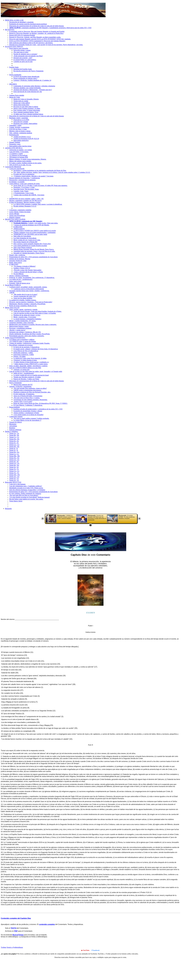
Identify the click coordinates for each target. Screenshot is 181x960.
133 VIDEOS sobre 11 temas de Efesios (22, 341)
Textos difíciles (14, 214)
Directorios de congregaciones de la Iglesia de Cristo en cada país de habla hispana (36, 26)
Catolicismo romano (16, 416)
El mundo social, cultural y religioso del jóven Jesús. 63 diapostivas (35, 349)
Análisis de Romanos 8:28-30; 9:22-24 (26, 138)
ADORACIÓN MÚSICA (13, 148)
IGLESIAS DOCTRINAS (14, 46)
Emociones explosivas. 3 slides (23, 354)
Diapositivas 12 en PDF (21, 120)
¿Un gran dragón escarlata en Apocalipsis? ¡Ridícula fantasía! (29, 497)
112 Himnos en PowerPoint (18, 155)
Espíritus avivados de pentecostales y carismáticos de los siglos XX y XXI (37, 409)
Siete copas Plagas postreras (22, 247)
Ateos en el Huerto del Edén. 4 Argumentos (27, 396)
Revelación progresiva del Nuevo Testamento (28, 71)
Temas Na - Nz (14, 458)
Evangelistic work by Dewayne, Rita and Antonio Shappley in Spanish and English (36, 31)
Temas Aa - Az (14, 433)
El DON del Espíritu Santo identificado (26, 76)
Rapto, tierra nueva (15, 262)
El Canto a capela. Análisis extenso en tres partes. (25, 163)
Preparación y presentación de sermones (22, 180)
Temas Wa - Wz (14, 475)
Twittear (3, 947)
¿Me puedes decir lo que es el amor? (25, 294)
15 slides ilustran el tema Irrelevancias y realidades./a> (31, 362)
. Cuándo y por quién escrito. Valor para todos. (35, 223)
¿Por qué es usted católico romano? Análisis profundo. (31, 418)
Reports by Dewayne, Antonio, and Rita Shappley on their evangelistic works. (35, 37)
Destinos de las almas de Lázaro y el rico (26, 315)
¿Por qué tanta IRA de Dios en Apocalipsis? (23, 495)
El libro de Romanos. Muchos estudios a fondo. (25, 202)
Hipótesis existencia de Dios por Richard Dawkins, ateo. (32, 392)
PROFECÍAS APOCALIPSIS (15, 219)
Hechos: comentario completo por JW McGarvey (25, 200)
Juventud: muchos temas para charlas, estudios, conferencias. (29, 291)
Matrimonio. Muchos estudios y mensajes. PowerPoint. (27, 304)
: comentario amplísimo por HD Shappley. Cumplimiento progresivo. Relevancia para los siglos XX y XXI (50, 28)
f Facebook (95, 950)
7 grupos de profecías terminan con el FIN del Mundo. (31, 225)
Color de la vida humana (17, 484)
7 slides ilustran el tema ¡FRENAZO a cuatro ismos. (30, 364)
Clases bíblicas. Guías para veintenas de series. (24, 183)
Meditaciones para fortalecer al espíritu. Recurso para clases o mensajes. (33, 324)
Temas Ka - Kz (14, 452)
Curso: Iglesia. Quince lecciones (19, 212)
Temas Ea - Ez (14, 441)
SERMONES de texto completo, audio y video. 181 (26, 199)
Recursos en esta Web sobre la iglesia (25, 106)
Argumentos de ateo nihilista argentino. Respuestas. (30, 399)
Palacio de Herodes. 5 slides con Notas (26, 379)
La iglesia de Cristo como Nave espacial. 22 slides (30, 358)
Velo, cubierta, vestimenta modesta (20, 133)
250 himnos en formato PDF (18, 157)
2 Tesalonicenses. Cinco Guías (23, 193)
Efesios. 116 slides (19, 356)
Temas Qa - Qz (14, 463)
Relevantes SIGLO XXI (13, 482)
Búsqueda (8, 508)
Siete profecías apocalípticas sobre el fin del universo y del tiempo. (31, 43)
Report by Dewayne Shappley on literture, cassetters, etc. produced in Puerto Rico (36, 33)
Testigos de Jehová (15, 422)
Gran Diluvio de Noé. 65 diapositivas (25, 351)
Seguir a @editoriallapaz (15, 947)
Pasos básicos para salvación (18, 48)
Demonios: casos (14, 144)
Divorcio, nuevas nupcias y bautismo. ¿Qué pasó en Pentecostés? (30, 302)
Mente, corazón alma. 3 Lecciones (24, 317)
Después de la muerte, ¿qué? (22, 58)
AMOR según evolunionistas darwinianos (27, 390)
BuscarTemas (18, 935)
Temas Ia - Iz (13, 448)
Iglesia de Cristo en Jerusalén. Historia (26, 99)
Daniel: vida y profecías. (17, 255)
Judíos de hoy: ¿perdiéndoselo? (23, 373)
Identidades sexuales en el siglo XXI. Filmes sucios (26, 488)
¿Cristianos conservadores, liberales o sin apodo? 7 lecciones (33, 176)
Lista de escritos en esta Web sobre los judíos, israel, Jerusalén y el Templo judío (35, 371)
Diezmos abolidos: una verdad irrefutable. (27, 88)
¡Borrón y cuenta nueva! (17, 330)
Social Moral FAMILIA (13, 285)
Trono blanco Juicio (15, 501)
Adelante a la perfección (21, 369)
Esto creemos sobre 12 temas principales (26, 110)
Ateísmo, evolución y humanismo (20, 386)
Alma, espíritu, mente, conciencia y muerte (23, 309)
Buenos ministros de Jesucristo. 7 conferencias (24, 178)
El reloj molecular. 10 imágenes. (24, 394)
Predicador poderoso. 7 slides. (23, 353)
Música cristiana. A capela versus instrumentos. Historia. (27, 159)
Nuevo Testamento (15, 383)
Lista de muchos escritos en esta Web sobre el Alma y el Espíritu (34, 313)
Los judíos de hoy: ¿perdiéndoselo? (21, 279)
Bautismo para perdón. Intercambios (25, 123)
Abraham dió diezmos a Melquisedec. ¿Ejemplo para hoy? (32, 90)
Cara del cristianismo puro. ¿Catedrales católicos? (25, 486)
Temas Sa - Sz (14, 467)
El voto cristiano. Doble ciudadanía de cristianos (25, 493)
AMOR (11, 292)
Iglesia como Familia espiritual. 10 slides (26, 108)
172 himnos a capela (16, 153)
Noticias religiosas (15, 430)
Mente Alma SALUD (12, 307)
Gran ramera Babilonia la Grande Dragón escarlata (30, 245)
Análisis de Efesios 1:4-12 (22, 137)
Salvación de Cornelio (20, 122)
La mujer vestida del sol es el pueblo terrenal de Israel (31, 375)
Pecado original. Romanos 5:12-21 (24, 206)
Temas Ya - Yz (14, 478)
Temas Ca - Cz (14, 437)
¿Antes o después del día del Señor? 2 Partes (28, 272)
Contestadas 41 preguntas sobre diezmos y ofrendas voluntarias (34, 86)
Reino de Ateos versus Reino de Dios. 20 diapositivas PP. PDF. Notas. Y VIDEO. (40, 403)
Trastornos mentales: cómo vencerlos (21, 322)
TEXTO (13, 928)
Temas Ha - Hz (14, 446)
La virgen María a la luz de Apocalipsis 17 (27, 420)
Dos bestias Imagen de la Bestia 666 (25, 242)
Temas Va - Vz (14, 473)
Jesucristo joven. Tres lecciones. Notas (26, 189)
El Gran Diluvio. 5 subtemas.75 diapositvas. (28, 405)
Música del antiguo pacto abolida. (20, 161)
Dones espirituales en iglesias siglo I (25, 78)
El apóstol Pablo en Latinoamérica (24, 60)
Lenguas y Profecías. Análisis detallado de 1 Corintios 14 (32, 80)
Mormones (12, 424)
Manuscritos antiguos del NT (23, 384)
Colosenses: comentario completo (20, 210)
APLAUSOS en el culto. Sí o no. (20, 165)
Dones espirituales (15, 75)
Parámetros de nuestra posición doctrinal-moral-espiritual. (28, 24)
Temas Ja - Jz (13, 450)
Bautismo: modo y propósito (18, 118)
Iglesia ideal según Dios (21, 105)
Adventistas (13, 426)
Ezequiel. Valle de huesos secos (19, 283)
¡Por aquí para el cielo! (20, 52)
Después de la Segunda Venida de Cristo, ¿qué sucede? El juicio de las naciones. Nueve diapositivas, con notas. (46, 44)
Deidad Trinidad (14, 142)
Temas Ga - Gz (14, 445)
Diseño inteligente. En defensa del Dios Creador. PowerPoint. (29, 334)
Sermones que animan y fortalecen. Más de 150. (25, 332)
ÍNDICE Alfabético (11, 431)
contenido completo (47, 924)
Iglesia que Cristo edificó (21, 103)
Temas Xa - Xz (14, 476)
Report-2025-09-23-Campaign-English (22, 35)
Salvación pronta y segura (21, 50)
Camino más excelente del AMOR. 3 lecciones (28, 195)
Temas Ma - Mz (14, 456)
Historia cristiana (14, 217)
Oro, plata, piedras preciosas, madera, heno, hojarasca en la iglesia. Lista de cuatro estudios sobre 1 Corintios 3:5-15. (51, 172)
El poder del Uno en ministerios (23, 174)
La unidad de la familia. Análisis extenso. (22, 300)
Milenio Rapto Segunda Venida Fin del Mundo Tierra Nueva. (33, 249)
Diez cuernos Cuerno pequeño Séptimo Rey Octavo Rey (32, 244)
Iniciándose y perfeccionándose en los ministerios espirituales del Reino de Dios (39, 170)
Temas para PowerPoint (17, 215)
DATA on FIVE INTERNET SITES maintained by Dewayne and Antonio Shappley (37, 41)
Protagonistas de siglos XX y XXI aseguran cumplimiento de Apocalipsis (33, 257)
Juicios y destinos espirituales (18, 276)
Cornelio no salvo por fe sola (22, 61)
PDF (16, 931)
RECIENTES (9, 29)
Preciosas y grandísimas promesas (20, 328)
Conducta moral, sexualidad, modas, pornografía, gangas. (28, 287)
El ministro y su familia (17, 182)
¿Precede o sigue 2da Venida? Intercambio (27, 270)
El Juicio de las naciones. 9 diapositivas (26, 347)
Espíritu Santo (14, 67)
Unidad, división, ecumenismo (19, 127)
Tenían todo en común (20, 101)
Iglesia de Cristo (14, 97)
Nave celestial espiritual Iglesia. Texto (25, 112)
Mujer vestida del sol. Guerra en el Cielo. (27, 240)
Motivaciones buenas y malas (19, 326)
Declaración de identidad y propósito (21, 22)
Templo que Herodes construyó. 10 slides (27, 377)
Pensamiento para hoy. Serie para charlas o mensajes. (26, 336)
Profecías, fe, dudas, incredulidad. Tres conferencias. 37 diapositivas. (32, 277)
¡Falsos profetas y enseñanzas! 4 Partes (26, 413)
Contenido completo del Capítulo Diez (16, 918)
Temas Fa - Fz (14, 443)
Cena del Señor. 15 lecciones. (19, 152)
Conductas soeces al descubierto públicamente (28, 289)
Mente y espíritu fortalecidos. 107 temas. (22, 321)
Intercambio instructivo (21, 140)
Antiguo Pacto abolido (16, 95)
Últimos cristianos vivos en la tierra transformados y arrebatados (34, 232)
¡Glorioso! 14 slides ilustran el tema (25, 360)
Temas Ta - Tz (14, 469)
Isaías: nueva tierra (15, 281)
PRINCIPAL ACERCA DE (14, 20)
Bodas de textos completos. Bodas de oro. (23, 306)
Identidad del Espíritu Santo (22, 69)
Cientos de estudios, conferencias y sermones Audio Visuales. (29, 343)
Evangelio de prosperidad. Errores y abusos (27, 411)
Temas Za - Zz (14, 480)
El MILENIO (17, 227)
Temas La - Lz (14, 454)
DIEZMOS (13, 84)
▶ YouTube (85, 950)
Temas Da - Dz (14, 439)
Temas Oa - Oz (14, 460)
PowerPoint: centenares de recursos (21, 345)
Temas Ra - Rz (14, 465)
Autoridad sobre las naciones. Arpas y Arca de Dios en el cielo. (34, 251)
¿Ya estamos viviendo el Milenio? (24, 266)
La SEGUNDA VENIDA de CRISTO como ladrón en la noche (34, 230)
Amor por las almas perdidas (22, 298)
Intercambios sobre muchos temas (20, 146)
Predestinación (14, 135)
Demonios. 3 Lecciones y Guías (24, 187)
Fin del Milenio (18, 274)
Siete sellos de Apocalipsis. (22, 236)
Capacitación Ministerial (13, 167)
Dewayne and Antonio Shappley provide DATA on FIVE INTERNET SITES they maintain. (40, 39)
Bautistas (12, 428)
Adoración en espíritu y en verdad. (20, 150)
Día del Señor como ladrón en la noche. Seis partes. (26, 499)
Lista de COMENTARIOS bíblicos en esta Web (25, 368)
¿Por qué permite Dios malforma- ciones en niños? (30, 388)
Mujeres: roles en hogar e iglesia (19, 131)
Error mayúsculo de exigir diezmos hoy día (27, 91)
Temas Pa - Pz (14, 461)
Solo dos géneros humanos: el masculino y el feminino (27, 490)
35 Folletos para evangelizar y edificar (21, 339)
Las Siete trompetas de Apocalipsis (24, 238)
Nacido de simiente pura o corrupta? (25, 54)
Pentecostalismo (14, 407)
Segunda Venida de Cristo (17, 260)
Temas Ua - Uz (14, 471)
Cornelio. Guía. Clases (20, 191)
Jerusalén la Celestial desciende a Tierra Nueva (28, 253)
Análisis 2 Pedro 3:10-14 (21, 268)
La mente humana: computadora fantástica (27, 319)
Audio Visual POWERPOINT (15, 338)
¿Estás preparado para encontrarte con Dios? (28, 56)
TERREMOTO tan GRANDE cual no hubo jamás (30, 234)
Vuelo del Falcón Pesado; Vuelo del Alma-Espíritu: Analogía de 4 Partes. (37, 311)
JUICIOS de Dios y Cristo (18, 129)
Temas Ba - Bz (14, 435)
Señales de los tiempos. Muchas (19, 259)
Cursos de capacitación (16, 168)
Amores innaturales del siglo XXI (24, 296)
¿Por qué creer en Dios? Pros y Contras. (26, 398)
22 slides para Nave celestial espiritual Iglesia (28, 114)
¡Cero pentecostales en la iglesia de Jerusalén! (28, 415)
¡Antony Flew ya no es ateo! (22, 401)
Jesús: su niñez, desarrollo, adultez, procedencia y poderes (28, 366)
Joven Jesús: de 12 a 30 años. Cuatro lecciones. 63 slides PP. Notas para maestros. (40, 185)
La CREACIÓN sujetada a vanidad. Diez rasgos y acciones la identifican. (37, 204)
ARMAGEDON (19, 229)
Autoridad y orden (15, 125)
